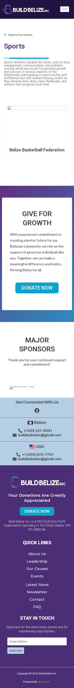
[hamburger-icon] (64, 9)
